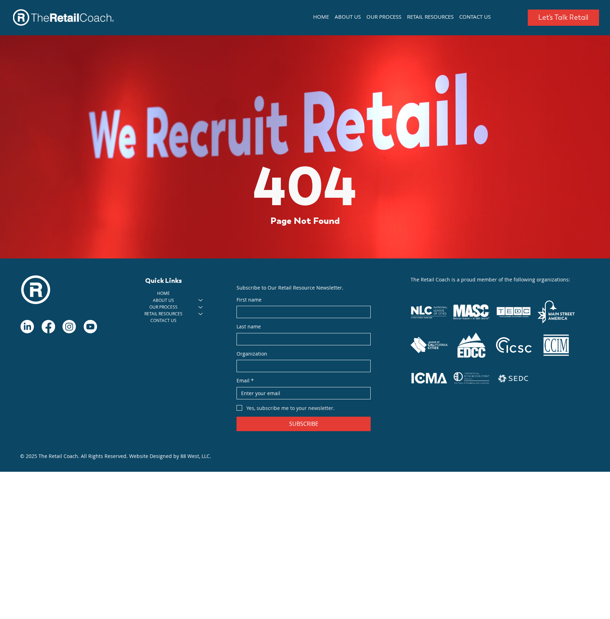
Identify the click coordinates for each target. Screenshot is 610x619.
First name (249, 299)
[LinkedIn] (27, 326)
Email (245, 380)
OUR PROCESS (163, 307)
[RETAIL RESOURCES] (201, 313)
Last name (249, 326)
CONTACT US (163, 320)
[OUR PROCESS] (201, 307)
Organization (252, 353)
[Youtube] (90, 326)
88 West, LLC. (195, 456)
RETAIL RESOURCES (163, 313)
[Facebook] (48, 326)
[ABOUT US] (201, 300)
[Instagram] (69, 326)
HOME (163, 293)
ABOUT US (163, 300)
